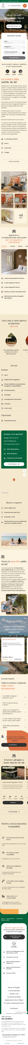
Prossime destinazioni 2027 (14, 1003)
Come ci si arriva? (14, 161)
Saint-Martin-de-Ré (14, 21)
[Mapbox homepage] (5, 493)
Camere (4, 246)
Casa (2, 918)
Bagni (20, 246)
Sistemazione (10, 918)
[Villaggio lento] (3, 5)
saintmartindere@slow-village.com (13, 962)
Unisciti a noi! (14, 994)
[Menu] (25, 6)
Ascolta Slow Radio (14, 997)
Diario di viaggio (14, 987)
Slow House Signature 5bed (12, 782)
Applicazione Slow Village (14, 1000)
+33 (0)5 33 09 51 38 (12, 957)
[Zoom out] (24, 474)
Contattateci (14, 1008)
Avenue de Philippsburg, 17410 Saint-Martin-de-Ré (15, 952)
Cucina (12, 246)
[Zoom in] (24, 470)
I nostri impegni (14, 990)
